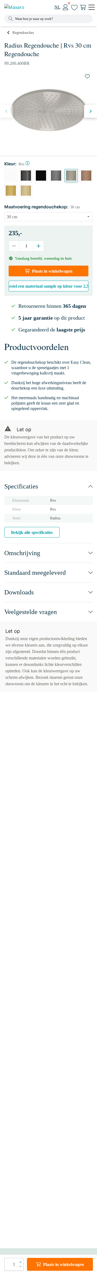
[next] (90, 111)
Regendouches (23, 33)
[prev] (6, 111)
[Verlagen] (14, 246)
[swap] (87, 76)
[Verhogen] (38, 246)
